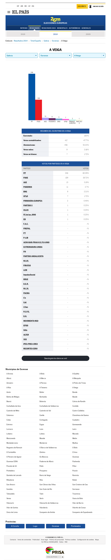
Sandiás (9, 489)
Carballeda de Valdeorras (49, 406)
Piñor (74, 466)
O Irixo (74, 452)
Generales (86, 28)
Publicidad (36, 540)
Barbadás (43, 397)
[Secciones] (9, 12)
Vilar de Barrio (77, 503)
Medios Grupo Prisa (55, 557)
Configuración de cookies (85, 540)
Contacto (13, 540)
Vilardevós (44, 508)
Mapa (97, 540)
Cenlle (42, 415)
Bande (74, 392)
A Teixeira (43, 388)
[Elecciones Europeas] (55, 20)
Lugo (35, 526)
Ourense (75, 457)
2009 (88, 34)
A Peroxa (43, 383)
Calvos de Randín (78, 401)
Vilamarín (10, 503)
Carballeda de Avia (13, 406)
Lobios (42, 434)
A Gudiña (75, 374)
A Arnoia (9, 374)
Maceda (75, 434)
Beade (74, 397)
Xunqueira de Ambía (47, 512)
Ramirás (75, 475)
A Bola (42, 374)
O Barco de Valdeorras (48, 448)
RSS (66, 542)
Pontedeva (10, 471)
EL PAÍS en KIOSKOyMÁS (50, 542)
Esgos (42, 424)
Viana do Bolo (77, 498)
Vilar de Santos (12, 508)
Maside (42, 438)
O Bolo (74, 448)
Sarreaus (75, 489)
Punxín (75, 471)
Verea (8, 498)
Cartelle (75, 406)
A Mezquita (76, 378)
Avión (8, 392)
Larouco (9, 429)
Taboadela (10, 494)
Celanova (10, 415)
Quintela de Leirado (13, 475)
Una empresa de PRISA (55, 550)
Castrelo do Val (45, 411)
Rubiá (74, 480)
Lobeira (9, 434)
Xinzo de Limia (12, 512)
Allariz (8, 378)
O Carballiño (11, 452)
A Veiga (75, 388)
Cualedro (75, 420)
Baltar (42, 392)
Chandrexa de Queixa (80, 415)
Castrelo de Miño (12, 411)
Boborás (43, 401)
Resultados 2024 (49, 28)
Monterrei (43, 443)
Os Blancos (44, 457)
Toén (41, 494)
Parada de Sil (11, 466)
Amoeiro (9, 383)
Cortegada (44, 420)
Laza (41, 429)
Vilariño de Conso (79, 508)
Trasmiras (76, 494)
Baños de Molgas (12, 397)
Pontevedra (76, 526)
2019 (23, 34)
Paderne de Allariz (46, 461)
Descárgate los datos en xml (55, 358)
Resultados (34, 28)
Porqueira (43, 471)
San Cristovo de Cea (80, 485)
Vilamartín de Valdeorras (49, 503)
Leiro (74, 429)
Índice (61, 542)
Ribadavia (10, 480)
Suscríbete (82, 6)
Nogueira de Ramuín (14, 448)
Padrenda (76, 461)
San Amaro (10, 485)
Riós (41, 480)
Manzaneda (10, 438)
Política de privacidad (56, 540)
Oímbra (42, 452)
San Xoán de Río (46, 489)
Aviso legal (44, 540)
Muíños (75, 443)
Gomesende (76, 424)
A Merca (43, 378)
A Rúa (8, 388)
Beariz (8, 401)
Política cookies (70, 540)
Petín (41, 466)
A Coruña (15, 526)
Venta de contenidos (24, 540)
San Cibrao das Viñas (48, 485)
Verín (41, 498)
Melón (74, 438)
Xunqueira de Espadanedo (82, 512)
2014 (55, 34)
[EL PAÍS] (21, 12)
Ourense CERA (12, 461)
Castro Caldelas (78, 411)
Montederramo (12, 443)
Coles (8, 420)
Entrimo (9, 424)
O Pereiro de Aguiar (14, 457)
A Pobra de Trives (79, 383)
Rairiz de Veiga (45, 475)
